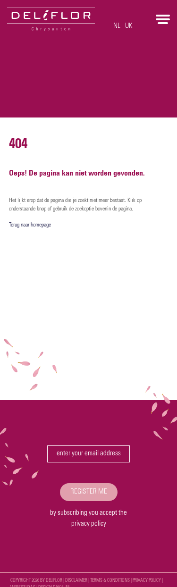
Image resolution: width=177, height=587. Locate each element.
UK (129, 26)
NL (116, 26)
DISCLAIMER (76, 581)
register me (88, 491)
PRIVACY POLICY (147, 581)
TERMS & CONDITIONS (110, 581)
